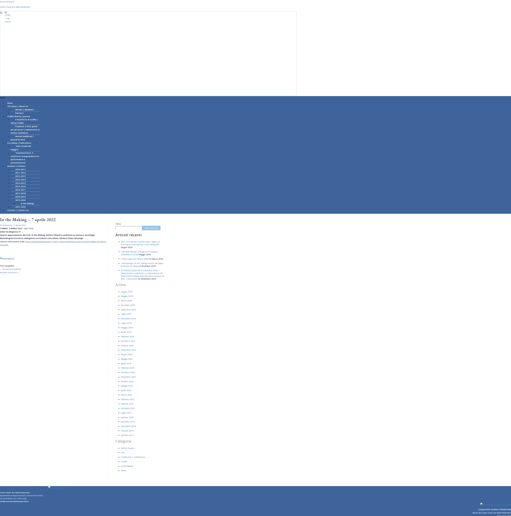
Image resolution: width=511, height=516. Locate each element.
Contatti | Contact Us (18, 210)
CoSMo (124, 461)
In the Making (27, 203)
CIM (122, 452)
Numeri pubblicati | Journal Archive (22, 138)
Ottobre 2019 (127, 430)
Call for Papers (127, 448)
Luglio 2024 (126, 323)
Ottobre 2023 (127, 345)
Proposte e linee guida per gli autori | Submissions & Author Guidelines (25, 129)
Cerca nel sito (151, 228)
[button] (255, 97)
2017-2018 (20, 193)
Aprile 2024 (126, 332)
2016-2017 (20, 189)
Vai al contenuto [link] (7, 1)
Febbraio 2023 (127, 367)
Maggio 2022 (127, 385)
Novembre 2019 (128, 426)
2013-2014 (20, 179)
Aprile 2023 (126, 363)
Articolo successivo (10, 272)
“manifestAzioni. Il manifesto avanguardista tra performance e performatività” (25, 158)
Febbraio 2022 (127, 399)
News (123, 470)
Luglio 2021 (126, 412)
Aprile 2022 (126, 390)
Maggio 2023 (127, 359)
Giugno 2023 (127, 354)
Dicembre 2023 (128, 341)
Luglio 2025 (126, 314)
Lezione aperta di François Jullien (135, 259)
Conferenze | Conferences (133, 457)
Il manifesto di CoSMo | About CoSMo (24, 121)
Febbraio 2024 (127, 336)
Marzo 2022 (126, 394)
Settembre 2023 (128, 350)
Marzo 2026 (126, 300)
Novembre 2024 (128, 318)
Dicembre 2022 (128, 372)
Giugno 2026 (127, 291)
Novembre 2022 (128, 377)
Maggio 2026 (127, 296)
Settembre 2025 (128, 309)
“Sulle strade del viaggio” (21, 148)
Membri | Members (24, 109)
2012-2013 (20, 176)
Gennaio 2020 (127, 417)
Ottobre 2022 (127, 381)
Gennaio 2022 (127, 403)
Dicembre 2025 (128, 305)
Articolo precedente (10, 269)
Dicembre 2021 (128, 408)
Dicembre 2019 (128, 421)
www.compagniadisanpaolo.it (38, 241)
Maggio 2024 (127, 327)
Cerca (118, 223)
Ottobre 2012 (127, 435)
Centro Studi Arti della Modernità (15, 7)
